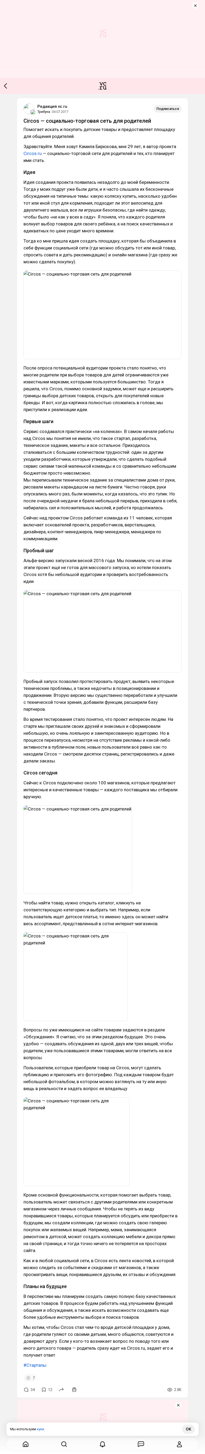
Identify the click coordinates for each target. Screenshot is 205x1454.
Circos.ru (32, 153)
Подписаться (167, 109)
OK (188, 1429)
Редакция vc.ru (52, 106)
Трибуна (43, 112)
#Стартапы (34, 1365)
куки (40, 1429)
